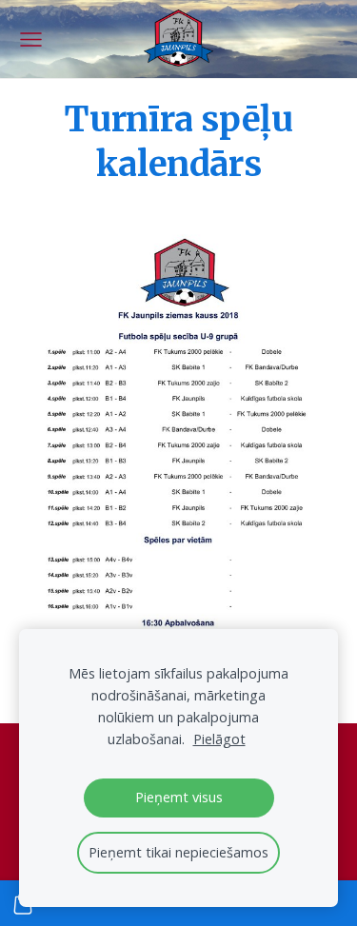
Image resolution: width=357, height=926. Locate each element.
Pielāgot (219, 739)
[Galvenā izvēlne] (31, 39)
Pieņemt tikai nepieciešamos (178, 852)
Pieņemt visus (179, 797)
